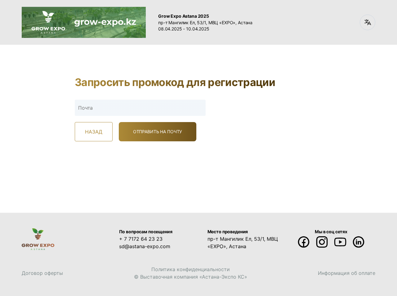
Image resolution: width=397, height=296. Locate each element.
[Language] (367, 22)
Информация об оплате (346, 273)
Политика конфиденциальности (190, 269)
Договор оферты (42, 273)
